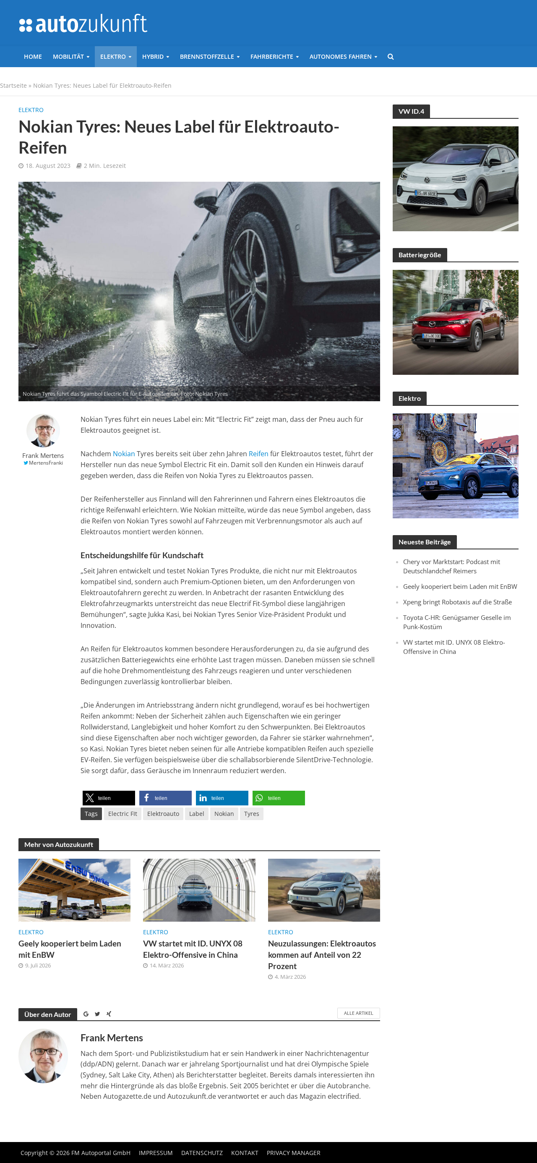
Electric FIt (122, 814)
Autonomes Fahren (341, 56)
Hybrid (153, 56)
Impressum (156, 1153)
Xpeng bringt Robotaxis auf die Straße (457, 602)
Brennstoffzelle (207, 56)
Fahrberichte (271, 56)
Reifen (258, 453)
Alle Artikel (358, 1013)
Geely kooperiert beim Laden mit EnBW (69, 948)
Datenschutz (202, 1153)
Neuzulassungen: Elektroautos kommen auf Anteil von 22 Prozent (322, 954)
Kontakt (244, 1153)
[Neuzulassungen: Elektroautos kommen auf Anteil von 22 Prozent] (324, 889)
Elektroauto (163, 814)
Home (33, 56)
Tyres (251, 814)
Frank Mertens (43, 456)
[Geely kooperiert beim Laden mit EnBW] (74, 889)
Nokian (124, 453)
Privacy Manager (294, 1153)
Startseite (13, 85)
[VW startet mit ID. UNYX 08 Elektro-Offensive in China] (199, 889)
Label (196, 814)
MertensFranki (46, 462)
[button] (109, 798)
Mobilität (68, 56)
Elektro (113, 56)
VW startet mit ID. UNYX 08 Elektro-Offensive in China (192, 948)
